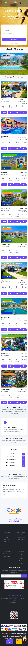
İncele (4, 112)
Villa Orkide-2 (5, 389)
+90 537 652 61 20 (16, 595)
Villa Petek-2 (5, 136)
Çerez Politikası (21, 539)
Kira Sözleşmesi (21, 532)
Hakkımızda (7, 535)
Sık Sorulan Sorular (7, 554)
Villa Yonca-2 (5, 208)
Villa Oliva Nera (6, 281)
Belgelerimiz (7, 541)
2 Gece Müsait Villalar (10, 454)
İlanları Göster (14, 39)
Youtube (21, 556)
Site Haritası (7, 556)
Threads (21, 563)
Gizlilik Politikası (21, 537)
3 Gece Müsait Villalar (10, 456)
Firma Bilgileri (7, 539)
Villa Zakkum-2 (6, 317)
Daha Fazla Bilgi (19, 638)
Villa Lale (4, 172)
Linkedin (21, 558)
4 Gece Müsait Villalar (10, 459)
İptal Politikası (21, 535)
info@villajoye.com (16, 597)
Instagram (21, 554)
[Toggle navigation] (25, 3)
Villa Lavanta (5, 245)
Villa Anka (4, 100)
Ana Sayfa (7, 532)
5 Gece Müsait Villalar (10, 462)
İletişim (7, 537)
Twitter (21, 560)
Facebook (21, 551)
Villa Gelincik (5, 353)
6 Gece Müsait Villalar (10, 465)
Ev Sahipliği (7, 551)
